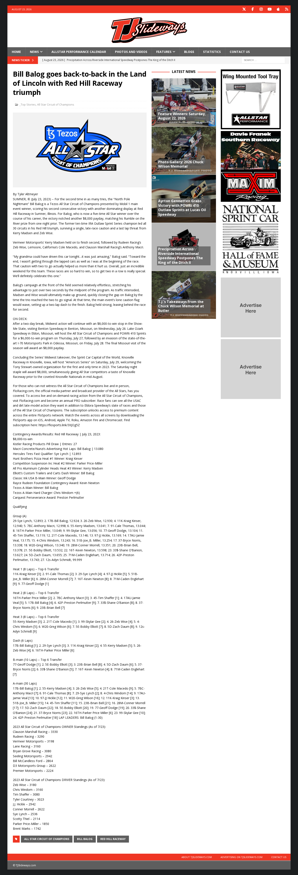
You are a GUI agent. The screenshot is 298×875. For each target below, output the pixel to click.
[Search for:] (263, 60)
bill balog (84, 839)
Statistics (212, 52)
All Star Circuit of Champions (55, 104)
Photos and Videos (131, 52)
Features (163, 52)
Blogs (189, 52)
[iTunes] (278, 9)
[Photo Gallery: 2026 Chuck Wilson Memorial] (184, 150)
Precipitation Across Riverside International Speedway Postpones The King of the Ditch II (180, 256)
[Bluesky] (287, 9)
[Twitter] (244, 9)
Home (16, 52)
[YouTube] (270, 9)
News (34, 52)
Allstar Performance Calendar (78, 52)
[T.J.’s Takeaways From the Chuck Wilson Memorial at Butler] (184, 295)
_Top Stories (27, 104)
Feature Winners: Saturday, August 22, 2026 (182, 116)
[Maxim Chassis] (251, 199)
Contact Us (240, 52)
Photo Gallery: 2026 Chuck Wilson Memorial (180, 164)
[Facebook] (253, 9)
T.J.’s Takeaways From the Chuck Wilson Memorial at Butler (181, 306)
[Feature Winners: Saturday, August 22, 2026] (184, 102)
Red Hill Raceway (113, 839)
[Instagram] (261, 9)
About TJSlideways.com (197, 857)
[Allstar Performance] (251, 127)
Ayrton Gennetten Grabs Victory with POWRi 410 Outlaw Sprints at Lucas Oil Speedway (182, 208)
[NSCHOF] (251, 273)
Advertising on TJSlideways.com (241, 857)
